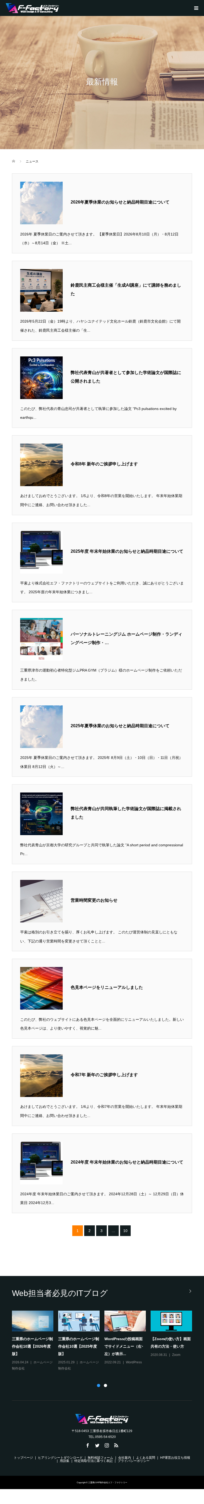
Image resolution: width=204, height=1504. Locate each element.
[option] (104, 1338)
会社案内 (124, 1458)
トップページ (23, 1458)
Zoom (84, 1362)
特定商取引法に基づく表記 (93, 1461)
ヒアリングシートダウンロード (60, 1458)
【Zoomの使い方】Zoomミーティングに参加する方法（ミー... (78, 1346)
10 (125, 1231)
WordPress (180, 1362)
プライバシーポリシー (134, 1461)
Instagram (40, 1355)
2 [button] (105, 1385)
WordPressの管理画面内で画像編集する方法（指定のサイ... (170, 1346)
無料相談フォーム (100, 1458)
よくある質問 (145, 1458)
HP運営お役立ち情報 (175, 1458)
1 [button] (98, 1385)
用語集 (64, 1461)
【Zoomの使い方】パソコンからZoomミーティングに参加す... (124, 1346)
